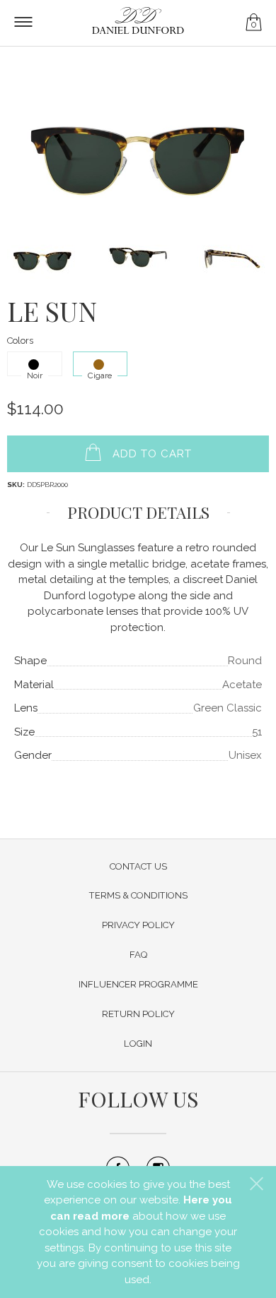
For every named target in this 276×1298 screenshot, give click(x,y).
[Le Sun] (138, 146)
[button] (256, 1184)
